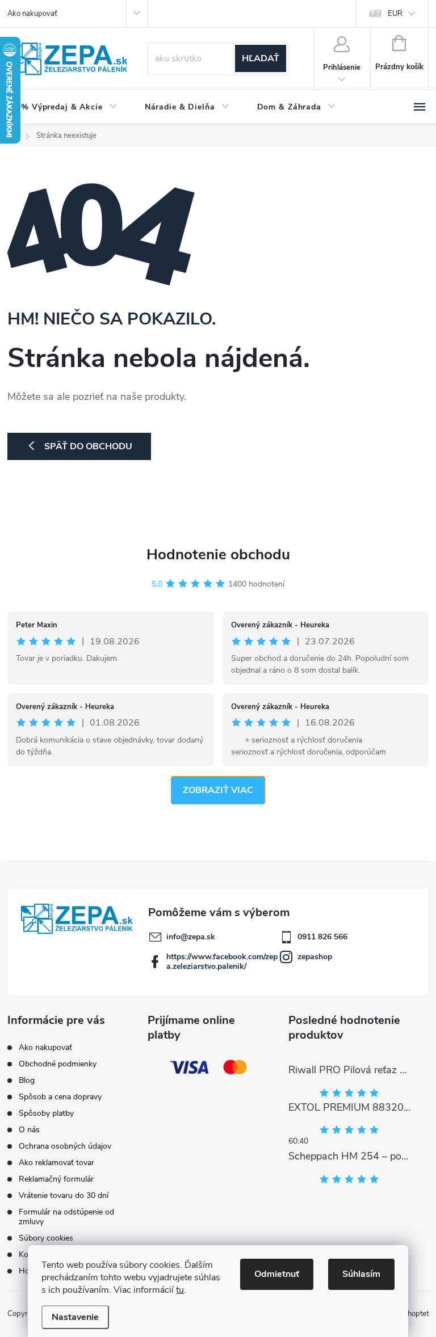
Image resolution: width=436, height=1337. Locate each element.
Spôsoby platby (46, 1113)
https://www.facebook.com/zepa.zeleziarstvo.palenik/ (222, 961)
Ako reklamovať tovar (56, 1162)
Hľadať (260, 58)
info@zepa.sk (190, 936)
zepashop (314, 956)
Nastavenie (75, 1317)
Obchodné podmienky (58, 1063)
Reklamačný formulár (56, 1179)
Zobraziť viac (218, 790)
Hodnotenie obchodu (218, 554)
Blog (27, 1080)
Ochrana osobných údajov (65, 1146)
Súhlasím (361, 1274)
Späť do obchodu (88, 446)
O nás (29, 1129)
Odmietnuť (276, 1274)
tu (180, 1290)
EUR (395, 14)
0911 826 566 (322, 936)
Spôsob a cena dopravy (60, 1096)
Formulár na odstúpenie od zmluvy (66, 1217)
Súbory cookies (46, 1238)
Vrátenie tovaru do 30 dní (63, 1195)
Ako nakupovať (32, 14)
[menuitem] (69, 107)
